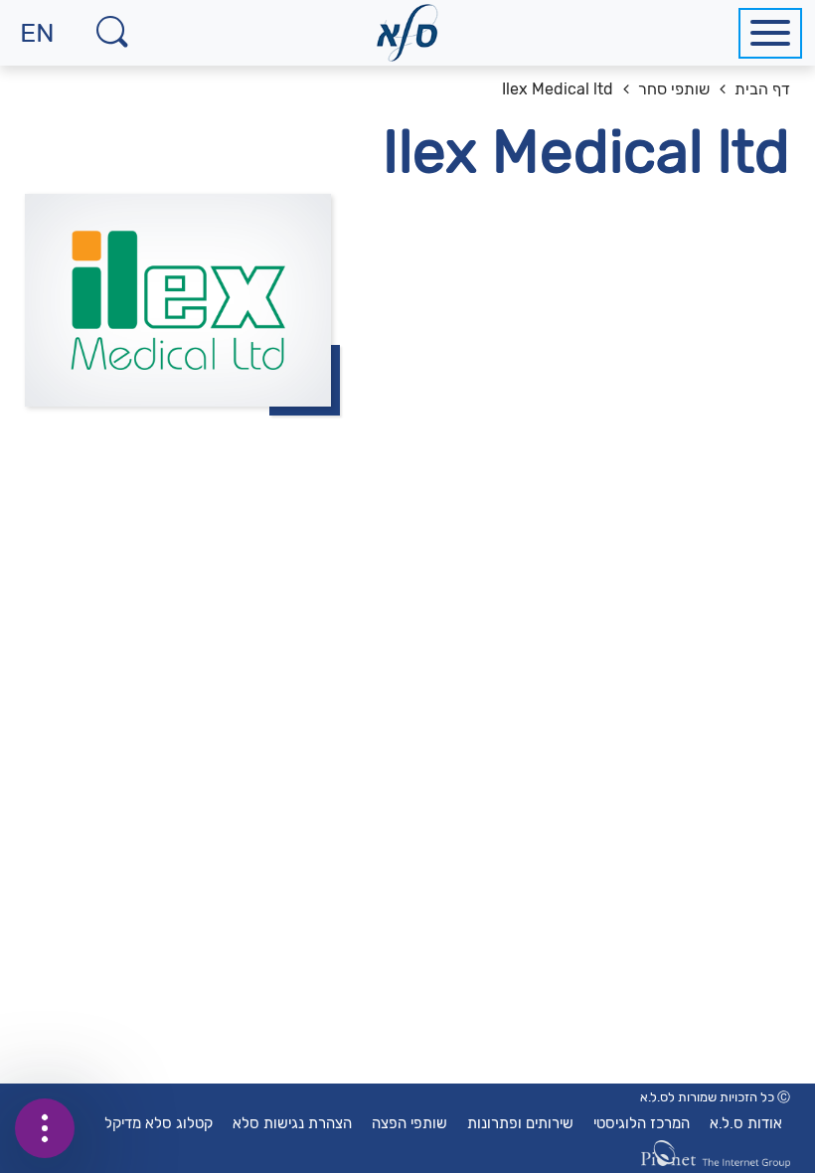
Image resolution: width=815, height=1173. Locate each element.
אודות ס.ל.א (746, 1123)
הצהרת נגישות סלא (292, 1123)
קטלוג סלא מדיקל (158, 1123)
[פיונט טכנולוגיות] (715, 1154)
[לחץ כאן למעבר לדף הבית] (408, 33)
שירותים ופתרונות (520, 1123)
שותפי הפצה (409, 1123)
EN (27, 41)
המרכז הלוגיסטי (641, 1123)
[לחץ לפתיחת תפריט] (770, 33)
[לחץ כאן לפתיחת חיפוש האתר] (112, 33)
